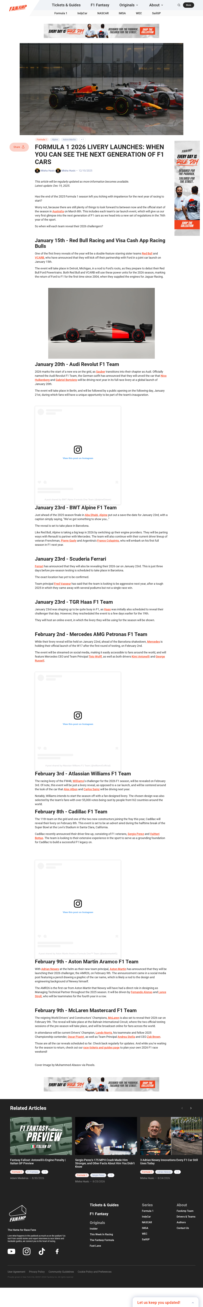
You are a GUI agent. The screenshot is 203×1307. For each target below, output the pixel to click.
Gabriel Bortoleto (66, 380)
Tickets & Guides (66, 5)
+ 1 (82, 139)
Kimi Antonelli (141, 656)
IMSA (122, 13)
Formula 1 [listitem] (17, 1172)
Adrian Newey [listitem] (164, 1172)
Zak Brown (153, 1036)
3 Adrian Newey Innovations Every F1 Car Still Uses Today (169, 1161)
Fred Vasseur (62, 583)
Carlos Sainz (92, 789)
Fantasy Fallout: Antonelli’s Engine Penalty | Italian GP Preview (38, 1161)
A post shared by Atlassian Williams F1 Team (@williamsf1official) (78, 765)
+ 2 (111, 1175)
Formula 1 (60, 13)
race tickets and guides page (101, 1047)
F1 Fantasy (100, 5)
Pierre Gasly (68, 540)
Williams (78, 781)
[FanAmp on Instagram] (26, 1251)
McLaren (113, 1017)
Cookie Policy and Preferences (94, 1271)
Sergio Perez (136, 834)
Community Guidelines (61, 1271)
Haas (107, 609)
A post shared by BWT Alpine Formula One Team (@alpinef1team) (78, 499)
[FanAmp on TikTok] (42, 1251)
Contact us (183, 1228)
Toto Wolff (95, 656)
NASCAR (103, 13)
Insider (94, 1228)
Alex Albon (71, 789)
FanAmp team (185, 1210)
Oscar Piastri (76, 1036)
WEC (139, 13)
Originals (97, 1223)
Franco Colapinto (108, 540)
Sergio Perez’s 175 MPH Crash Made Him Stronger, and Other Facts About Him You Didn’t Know (105, 1163)
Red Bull (147, 253)
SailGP (156, 13)
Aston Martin (69, 139)
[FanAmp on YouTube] (11, 1251)
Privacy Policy (37, 1271)
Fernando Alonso (141, 992)
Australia (58, 211)
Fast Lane (95, 1245)
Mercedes (153, 641)
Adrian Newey (50, 969)
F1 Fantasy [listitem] (32, 1172)
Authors (181, 1222)
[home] (18, 8)
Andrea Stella (126, 1036)
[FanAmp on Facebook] (57, 1251)
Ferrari (39, 566)
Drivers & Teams (186, 1216)
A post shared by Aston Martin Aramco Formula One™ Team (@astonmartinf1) (78, 953)
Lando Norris (104, 1032)
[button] (129, 5)
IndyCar (82, 13)
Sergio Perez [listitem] (98, 1175)
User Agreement (16, 1271)
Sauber (100, 371)
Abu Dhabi (91, 515)
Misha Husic (48, 170)
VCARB (39, 257)
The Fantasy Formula (102, 1240)
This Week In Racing (101, 1234)
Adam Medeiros (19, 1178)
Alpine (55, 139)
